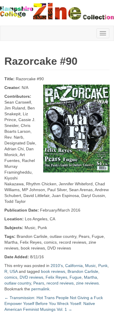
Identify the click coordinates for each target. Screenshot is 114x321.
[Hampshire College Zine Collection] (57, 11)
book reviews (53, 271)
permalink (40, 289)
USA (14, 271)
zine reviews (87, 283)
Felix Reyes (56, 277)
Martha (90, 277)
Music (90, 265)
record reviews (60, 283)
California (74, 265)
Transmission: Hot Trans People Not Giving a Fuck (53, 297)
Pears (38, 283)
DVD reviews (31, 277)
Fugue (76, 277)
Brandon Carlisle (83, 271)
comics (10, 277)
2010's (57, 265)
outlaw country (17, 283)
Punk (103, 265)
